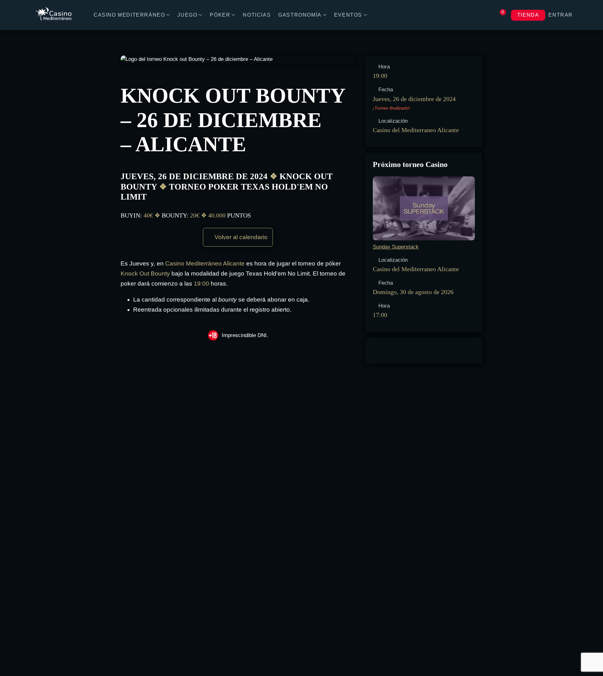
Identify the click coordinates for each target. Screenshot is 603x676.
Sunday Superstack (396, 247)
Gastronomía (300, 15)
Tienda (528, 15)
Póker (220, 15)
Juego (187, 15)
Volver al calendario (240, 237)
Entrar (560, 15)
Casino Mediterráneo (129, 15)
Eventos (348, 15)
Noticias (257, 15)
